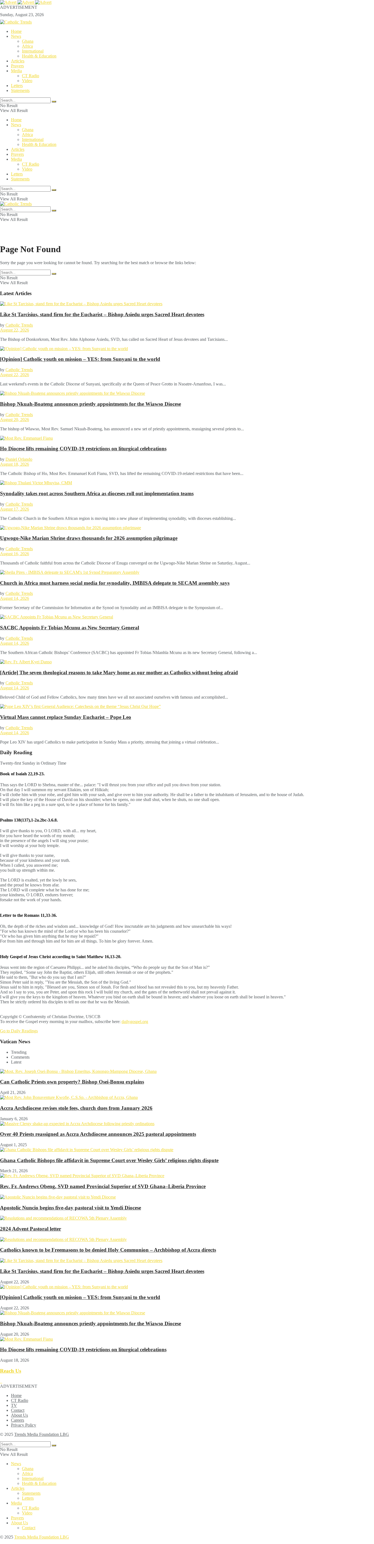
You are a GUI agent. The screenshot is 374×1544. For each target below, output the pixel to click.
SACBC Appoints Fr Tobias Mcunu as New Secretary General (69, 627)
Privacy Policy (23, 1425)
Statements (20, 90)
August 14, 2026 (14, 598)
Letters (17, 85)
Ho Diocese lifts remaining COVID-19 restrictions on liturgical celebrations (83, 448)
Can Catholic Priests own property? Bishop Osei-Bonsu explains (72, 1082)
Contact (17, 1410)
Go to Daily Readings (19, 1031)
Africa (27, 46)
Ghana (27, 41)
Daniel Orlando (18, 459)
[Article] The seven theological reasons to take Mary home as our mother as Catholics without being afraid (119, 672)
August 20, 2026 (14, 419)
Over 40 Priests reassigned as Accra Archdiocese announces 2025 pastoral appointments (98, 1134)
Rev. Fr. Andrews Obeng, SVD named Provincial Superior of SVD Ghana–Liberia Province (103, 1186)
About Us (19, 1415)
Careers (17, 1420)
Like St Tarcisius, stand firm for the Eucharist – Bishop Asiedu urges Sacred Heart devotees (102, 314)
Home (16, 31)
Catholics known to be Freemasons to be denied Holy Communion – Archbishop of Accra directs (108, 1250)
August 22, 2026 (14, 330)
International (33, 51)
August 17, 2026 (14, 509)
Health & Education (39, 56)
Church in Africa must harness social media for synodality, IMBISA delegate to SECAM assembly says (114, 583)
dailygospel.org (135, 1021)
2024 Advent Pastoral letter (30, 1229)
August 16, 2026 (14, 553)
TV (14, 1405)
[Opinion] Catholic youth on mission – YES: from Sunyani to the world (80, 359)
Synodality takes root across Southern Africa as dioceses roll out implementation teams (97, 493)
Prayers (17, 66)
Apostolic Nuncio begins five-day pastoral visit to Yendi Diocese (70, 1208)
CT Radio (30, 75)
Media (16, 70)
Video (27, 80)
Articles (17, 61)
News (16, 36)
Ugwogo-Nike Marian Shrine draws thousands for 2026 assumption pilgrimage (88, 538)
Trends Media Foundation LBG (41, 1434)
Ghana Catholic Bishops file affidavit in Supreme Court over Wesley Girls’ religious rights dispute (109, 1160)
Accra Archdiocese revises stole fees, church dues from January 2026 (76, 1108)
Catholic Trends (19, 325)
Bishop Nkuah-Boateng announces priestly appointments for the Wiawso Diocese (90, 404)
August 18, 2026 (14, 464)
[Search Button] (54, 101)
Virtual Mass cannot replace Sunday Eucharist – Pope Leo (65, 717)
